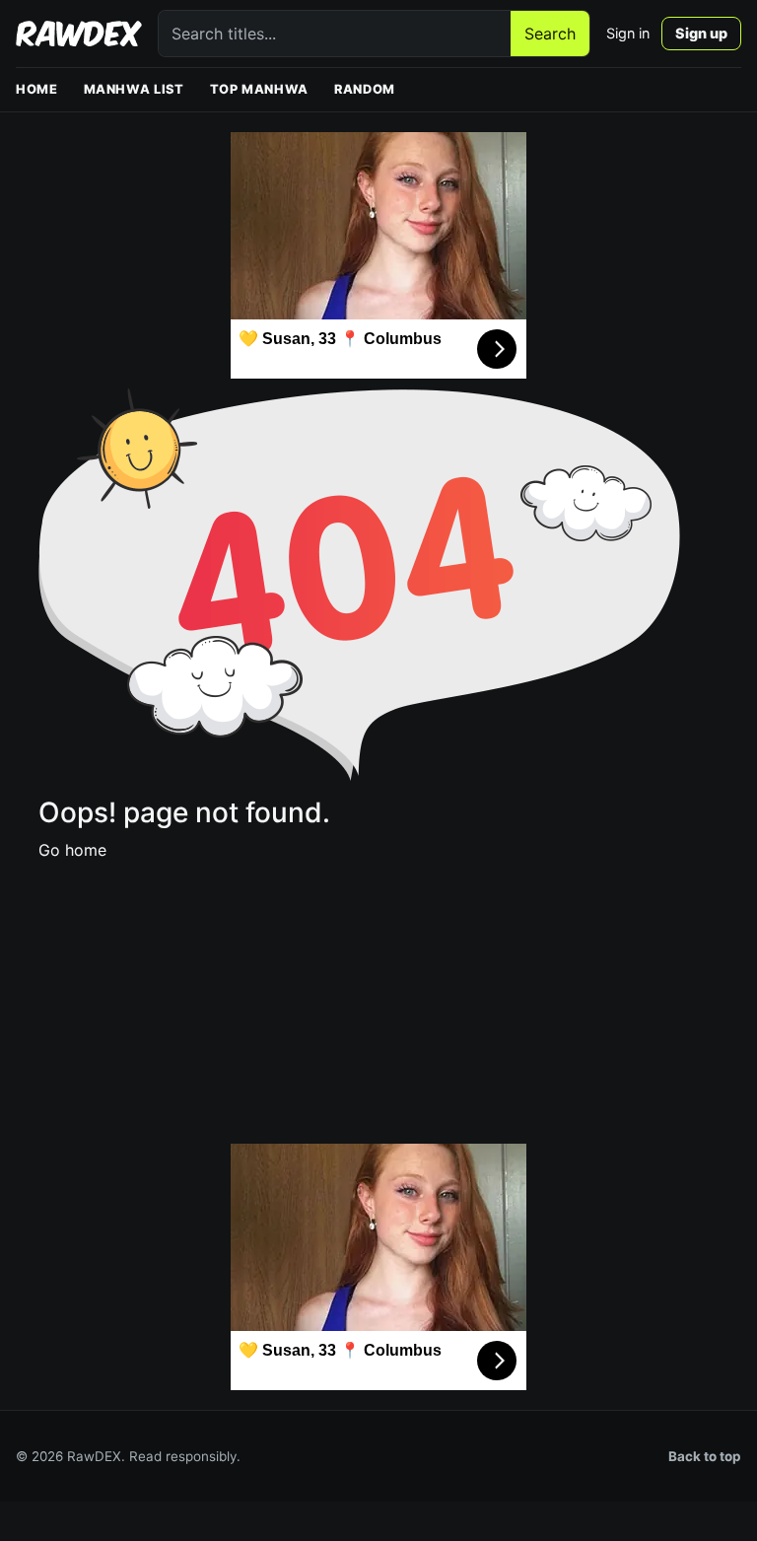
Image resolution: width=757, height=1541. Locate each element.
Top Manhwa (259, 89)
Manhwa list (134, 89)
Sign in (628, 33)
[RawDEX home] (79, 33)
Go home (72, 850)
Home (37, 89)
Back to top (704, 1456)
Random (364, 89)
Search (550, 33)
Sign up (701, 33)
